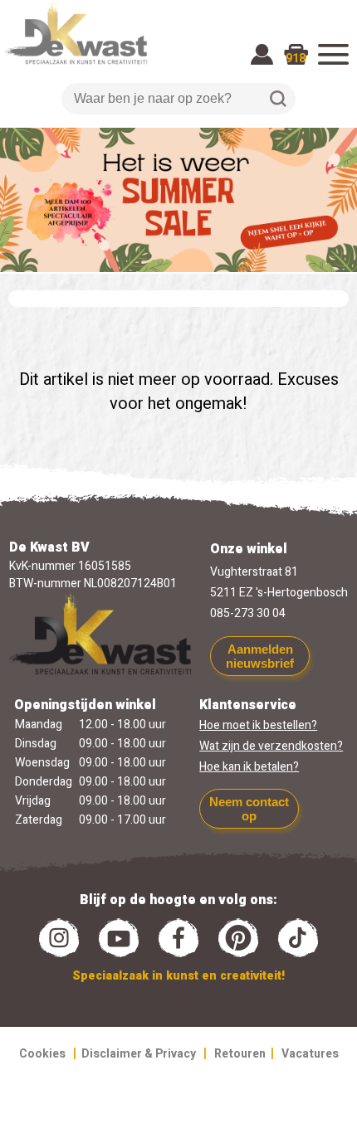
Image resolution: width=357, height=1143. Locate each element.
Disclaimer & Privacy (138, 1054)
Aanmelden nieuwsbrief (260, 656)
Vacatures (310, 1054)
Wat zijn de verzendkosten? (271, 746)
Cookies (42, 1054)
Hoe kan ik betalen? (249, 767)
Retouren (240, 1054)
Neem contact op (249, 809)
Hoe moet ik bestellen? (258, 725)
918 (296, 58)
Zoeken (278, 99)
